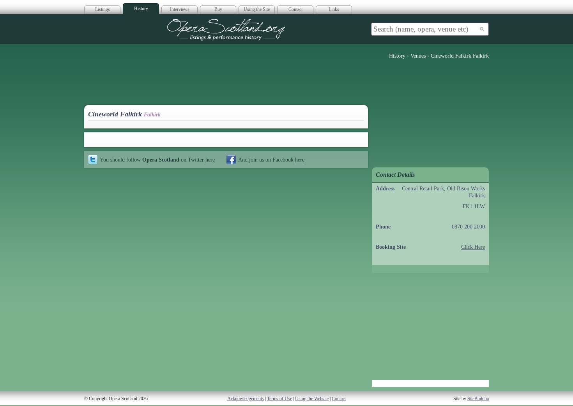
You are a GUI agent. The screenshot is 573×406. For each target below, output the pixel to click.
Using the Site (257, 9)
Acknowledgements (245, 398)
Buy (218, 9)
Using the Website (312, 398)
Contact (295, 9)
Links (334, 9)
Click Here (473, 247)
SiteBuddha (478, 398)
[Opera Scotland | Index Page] (226, 29)
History (141, 8)
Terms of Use (279, 398)
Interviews (179, 9)
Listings (102, 9)
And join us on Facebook (271, 159)
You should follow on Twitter (157, 159)
